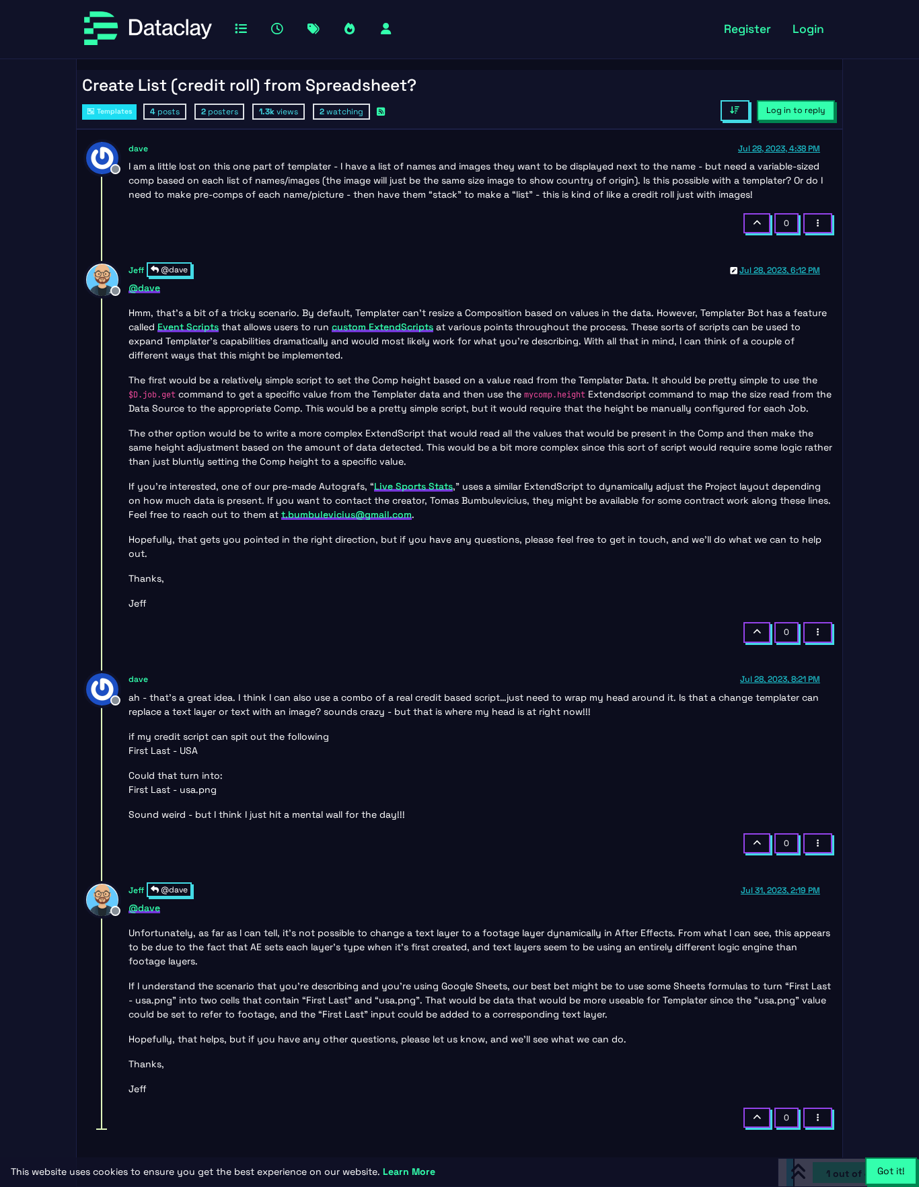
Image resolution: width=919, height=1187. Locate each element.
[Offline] (107, 157)
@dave (173, 269)
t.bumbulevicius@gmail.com (346, 514)
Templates (114, 111)
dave (138, 148)
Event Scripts (188, 327)
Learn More (409, 1171)
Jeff (136, 270)
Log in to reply (795, 110)
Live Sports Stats (413, 486)
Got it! (891, 1171)
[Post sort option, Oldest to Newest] (735, 110)
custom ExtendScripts (382, 327)
